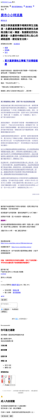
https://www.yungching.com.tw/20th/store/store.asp (16, 243)
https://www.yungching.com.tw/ (21, 247)
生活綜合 (17, 44)
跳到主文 (4, 20)
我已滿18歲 (5, 416)
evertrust (3, 274)
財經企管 (16, 290)
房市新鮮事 (17, 292)
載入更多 (4, 300)
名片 (6, 52)
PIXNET (9, 390)
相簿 (6, 48)
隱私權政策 (34, 390)
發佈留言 (4, 311)
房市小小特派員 (12, 15)
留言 (18, 285)
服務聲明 (20, 393)
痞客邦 (13, 285)
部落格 (7, 50)
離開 (11, 416)
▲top (2, 296)
